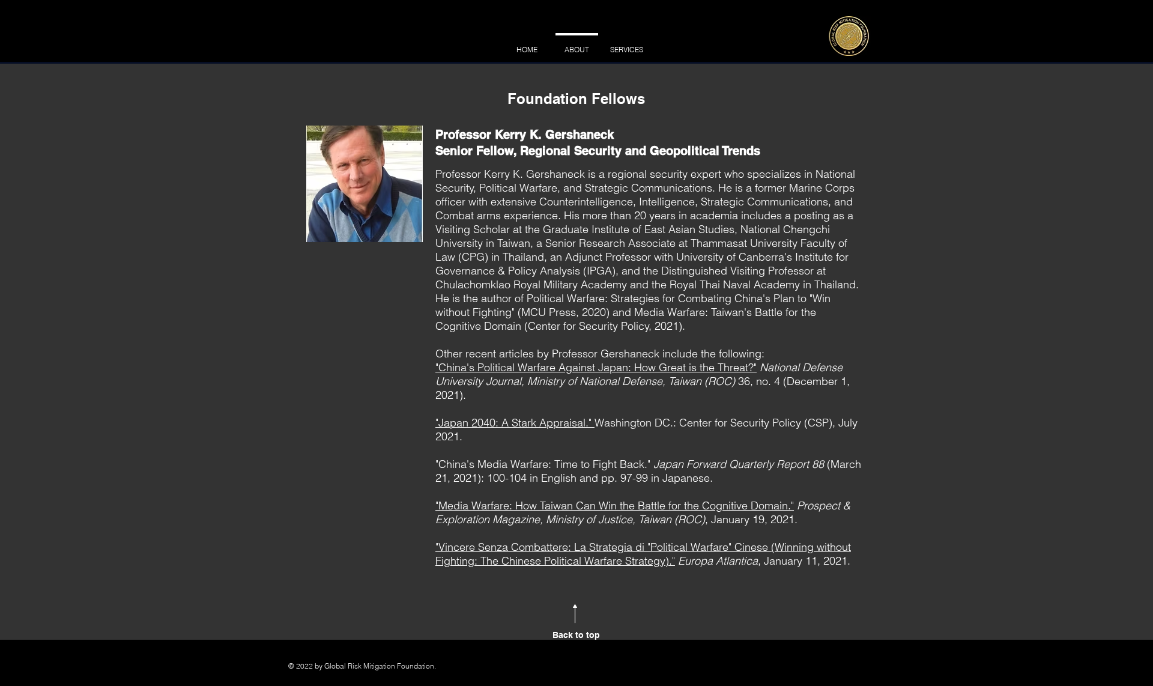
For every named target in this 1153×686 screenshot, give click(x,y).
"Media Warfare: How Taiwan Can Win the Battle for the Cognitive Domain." (614, 505)
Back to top (576, 635)
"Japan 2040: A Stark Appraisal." (515, 423)
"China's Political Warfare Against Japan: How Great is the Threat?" (596, 367)
